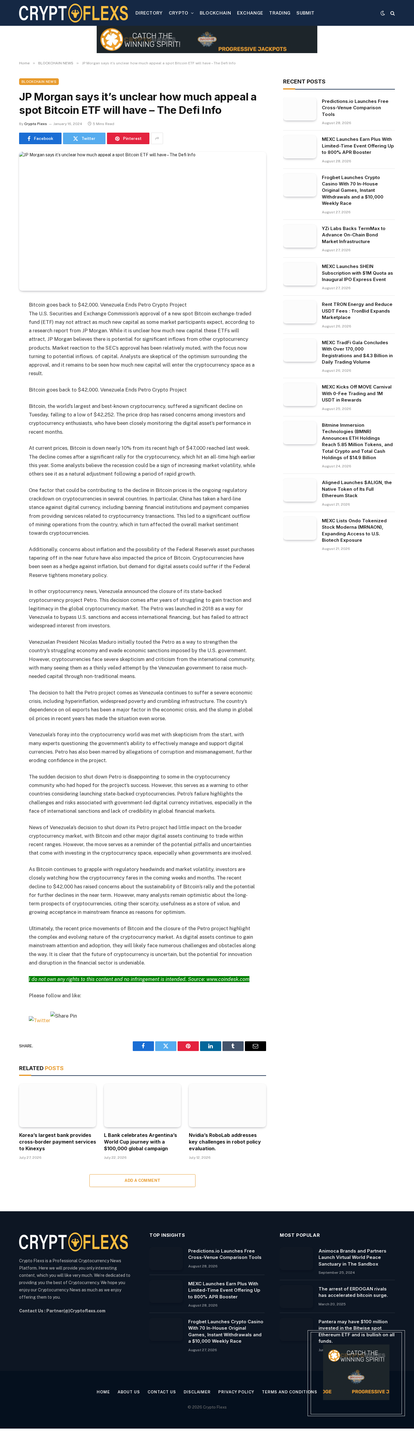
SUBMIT (305, 12)
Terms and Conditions (289, 1392)
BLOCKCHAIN (215, 12)
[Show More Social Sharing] (157, 138)
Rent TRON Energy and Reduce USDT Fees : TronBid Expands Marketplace (357, 310)
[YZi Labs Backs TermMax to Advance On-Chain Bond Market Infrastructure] (299, 236)
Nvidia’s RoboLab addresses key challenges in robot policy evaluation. (225, 1141)
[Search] (392, 13)
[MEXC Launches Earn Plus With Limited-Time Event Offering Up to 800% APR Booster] (299, 146)
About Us (129, 1392)
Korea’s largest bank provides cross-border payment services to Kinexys (57, 1141)
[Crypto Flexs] (73, 13)
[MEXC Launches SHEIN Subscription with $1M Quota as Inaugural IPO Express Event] (299, 274)
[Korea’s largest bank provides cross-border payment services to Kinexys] (57, 1105)
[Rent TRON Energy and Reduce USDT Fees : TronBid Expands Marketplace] (299, 312)
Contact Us (162, 1392)
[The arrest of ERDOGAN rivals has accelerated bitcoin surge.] (296, 1296)
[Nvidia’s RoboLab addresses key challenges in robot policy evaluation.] (227, 1105)
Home (103, 1392)
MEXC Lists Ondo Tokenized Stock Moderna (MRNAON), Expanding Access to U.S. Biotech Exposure (354, 530)
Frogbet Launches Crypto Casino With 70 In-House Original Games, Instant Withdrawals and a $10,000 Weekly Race (352, 190)
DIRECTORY (149, 12)
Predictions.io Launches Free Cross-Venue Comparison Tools (355, 107)
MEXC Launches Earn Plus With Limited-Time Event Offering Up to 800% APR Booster (358, 145)
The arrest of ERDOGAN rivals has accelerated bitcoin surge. (353, 1292)
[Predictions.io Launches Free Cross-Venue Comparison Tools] (299, 108)
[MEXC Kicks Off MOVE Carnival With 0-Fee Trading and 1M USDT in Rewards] (299, 394)
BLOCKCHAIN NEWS (39, 81)
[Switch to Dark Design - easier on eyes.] (382, 13)
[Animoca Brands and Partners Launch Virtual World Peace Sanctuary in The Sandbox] (296, 1258)
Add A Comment (142, 1180)
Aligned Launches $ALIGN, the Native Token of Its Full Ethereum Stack (357, 489)
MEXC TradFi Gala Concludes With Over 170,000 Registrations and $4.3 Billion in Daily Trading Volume (357, 352)
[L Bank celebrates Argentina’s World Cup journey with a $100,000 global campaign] (142, 1105)
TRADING (279, 12)
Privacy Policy (236, 1392)
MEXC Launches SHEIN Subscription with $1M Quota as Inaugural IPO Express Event (357, 272)
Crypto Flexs (35, 124)
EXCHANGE (250, 12)
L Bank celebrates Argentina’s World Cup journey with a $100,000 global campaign (140, 1141)
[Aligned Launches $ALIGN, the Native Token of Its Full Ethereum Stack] (299, 490)
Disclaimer (197, 1392)
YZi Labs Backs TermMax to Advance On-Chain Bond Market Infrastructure (354, 235)
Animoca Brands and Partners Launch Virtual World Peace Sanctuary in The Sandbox (352, 1257)
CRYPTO (179, 12)
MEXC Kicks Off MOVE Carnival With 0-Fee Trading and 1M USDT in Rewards (357, 393)
